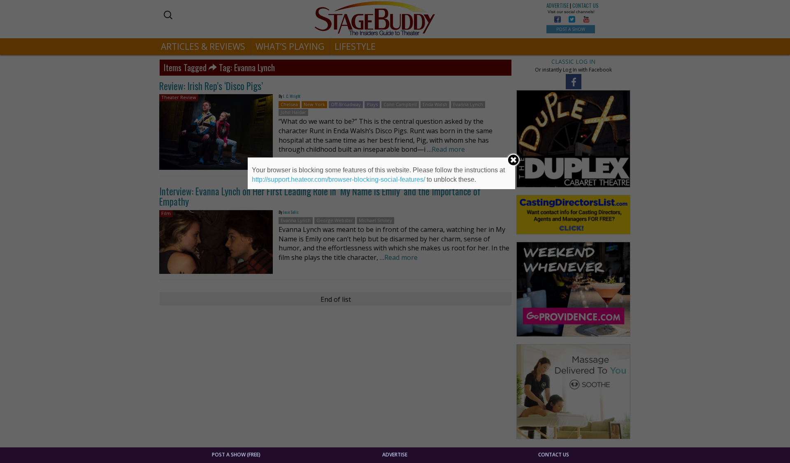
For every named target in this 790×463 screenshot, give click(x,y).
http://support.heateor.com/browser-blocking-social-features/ (338, 179)
